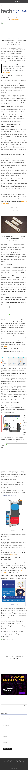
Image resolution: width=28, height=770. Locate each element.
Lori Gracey (16, 240)
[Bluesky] (11, 761)
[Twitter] (8, 761)
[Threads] (19, 1)
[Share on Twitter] (13, 210)
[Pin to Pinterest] (14, 210)
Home (2, 17)
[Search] (26, 5)
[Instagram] (15, 1)
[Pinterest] (17, 1)
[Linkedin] (14, 761)
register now (6, 72)
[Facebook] (5, 761)
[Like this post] (10, 210)
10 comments (19, 656)
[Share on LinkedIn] (16, 210)
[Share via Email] (17, 210)
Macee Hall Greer (16, 44)
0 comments (19, 207)
